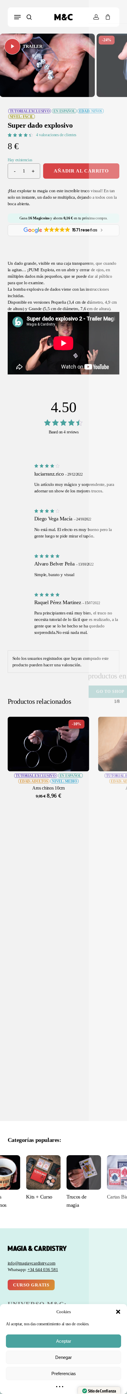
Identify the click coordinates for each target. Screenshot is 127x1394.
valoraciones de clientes (56, 135)
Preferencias (63, 1373)
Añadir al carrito (81, 170)
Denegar (63, 1357)
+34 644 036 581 (42, 1269)
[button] (118, 1312)
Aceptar (63, 1341)
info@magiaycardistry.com (32, 1263)
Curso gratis (31, 1285)
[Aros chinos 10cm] (48, 744)
